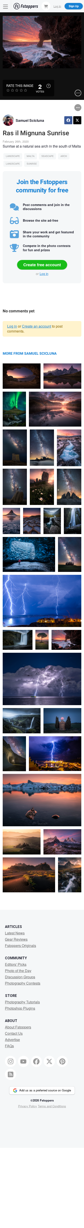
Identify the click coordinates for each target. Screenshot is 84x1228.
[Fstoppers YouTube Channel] (23, 1061)
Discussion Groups (20, 976)
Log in (44, 273)
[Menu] (5, 6)
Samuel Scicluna (30, 120)
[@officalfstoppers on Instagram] (10, 1061)
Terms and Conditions (52, 1106)
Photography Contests (22, 983)
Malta (30, 156)
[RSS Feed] (10, 1074)
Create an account (36, 326)
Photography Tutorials (22, 1002)
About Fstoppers (18, 1027)
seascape (47, 156)
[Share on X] (77, 120)
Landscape (13, 156)
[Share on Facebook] (68, 120)
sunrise (32, 164)
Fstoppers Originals (20, 945)
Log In (57, 6)
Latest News (15, 933)
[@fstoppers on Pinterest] (62, 1061)
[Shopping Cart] (45, 6)
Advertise (12, 1039)
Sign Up (74, 6)
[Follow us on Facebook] (36, 1061)
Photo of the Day (18, 970)
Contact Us (14, 1033)
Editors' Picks (15, 964)
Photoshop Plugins (20, 1008)
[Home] (25, 6)
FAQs (9, 1045)
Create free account (42, 265)
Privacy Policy (27, 1106)
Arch (63, 156)
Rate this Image (19, 85)
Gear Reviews (16, 939)
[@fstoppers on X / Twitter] (49, 1061)
